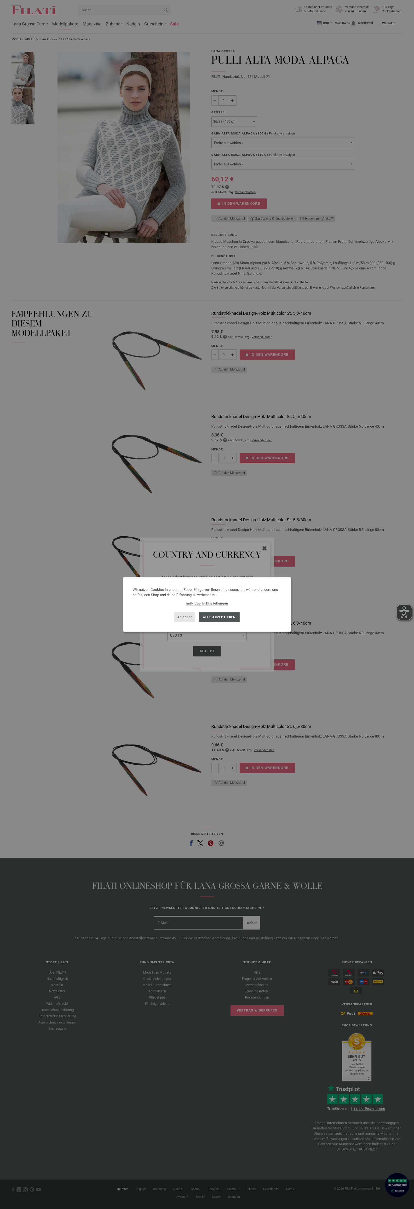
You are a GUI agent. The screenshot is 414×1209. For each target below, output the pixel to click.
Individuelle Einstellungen (207, 603)
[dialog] (207, 604)
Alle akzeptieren (219, 617)
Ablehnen (184, 617)
